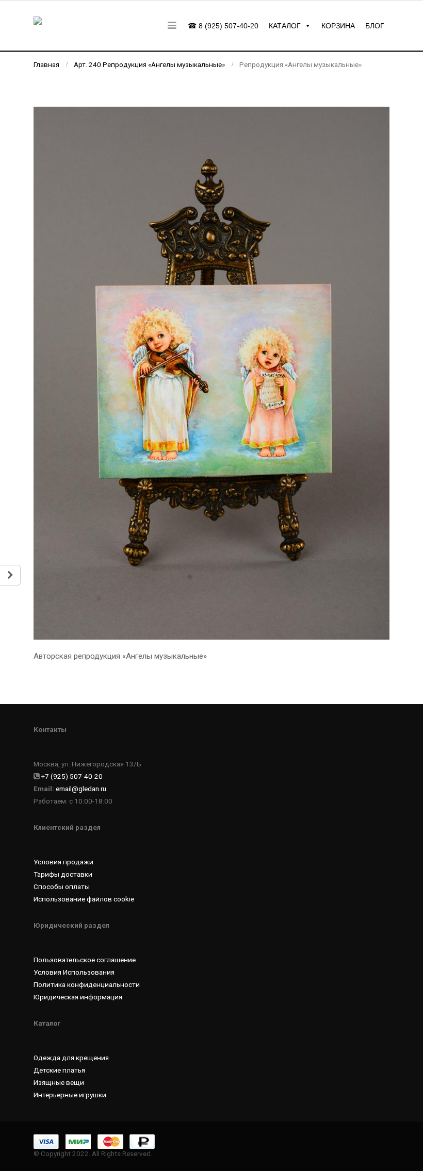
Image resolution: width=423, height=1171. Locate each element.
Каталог (285, 26)
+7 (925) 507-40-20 (72, 776)
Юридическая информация (78, 997)
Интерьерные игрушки (70, 1095)
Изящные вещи (59, 1082)
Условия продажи (63, 862)
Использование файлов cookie (84, 899)
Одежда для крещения (71, 1057)
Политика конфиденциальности (87, 984)
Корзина (338, 26)
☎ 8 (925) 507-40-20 (223, 26)
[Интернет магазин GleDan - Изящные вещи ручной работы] (62, 25)
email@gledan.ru (81, 788)
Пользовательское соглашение (85, 960)
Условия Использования (74, 972)
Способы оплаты (62, 886)
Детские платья (59, 1070)
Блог (374, 26)
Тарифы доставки (63, 874)
